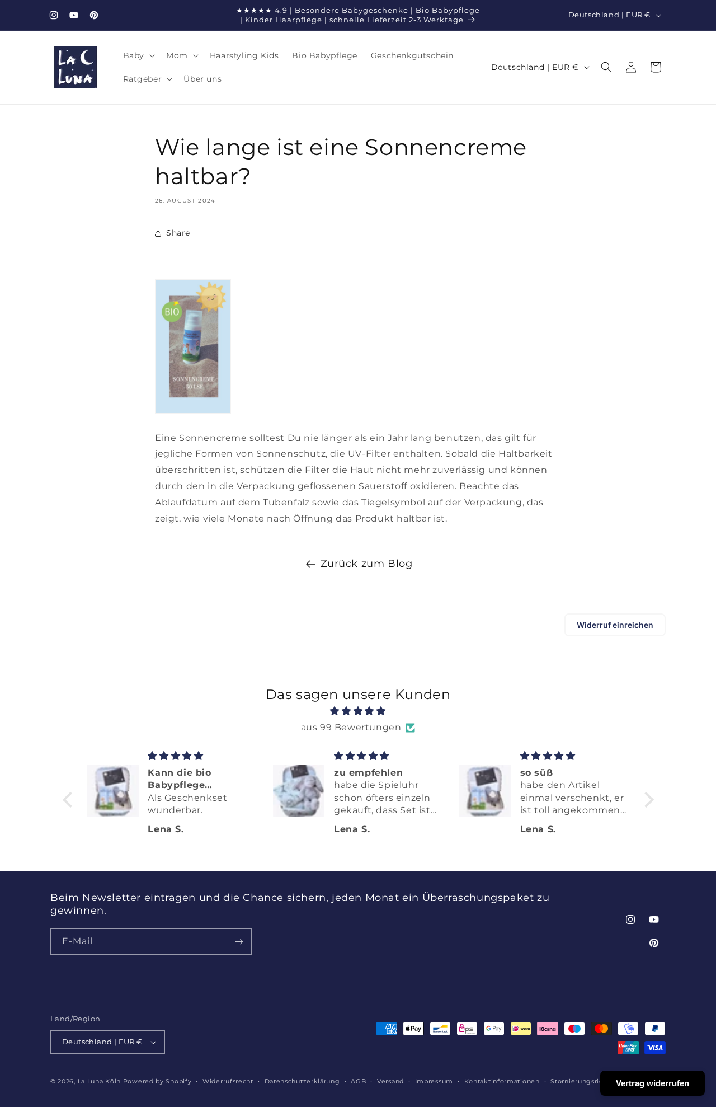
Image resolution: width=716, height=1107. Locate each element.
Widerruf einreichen (615, 625)
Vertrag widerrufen (652, 1083)
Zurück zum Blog (367, 563)
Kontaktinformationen (502, 1081)
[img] (358, 711)
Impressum (434, 1081)
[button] (137, 55)
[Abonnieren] (239, 941)
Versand (390, 1081)
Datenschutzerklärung (302, 1081)
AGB (358, 1081)
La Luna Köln (99, 1081)
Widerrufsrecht (227, 1081)
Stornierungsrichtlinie (587, 1081)
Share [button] (178, 233)
